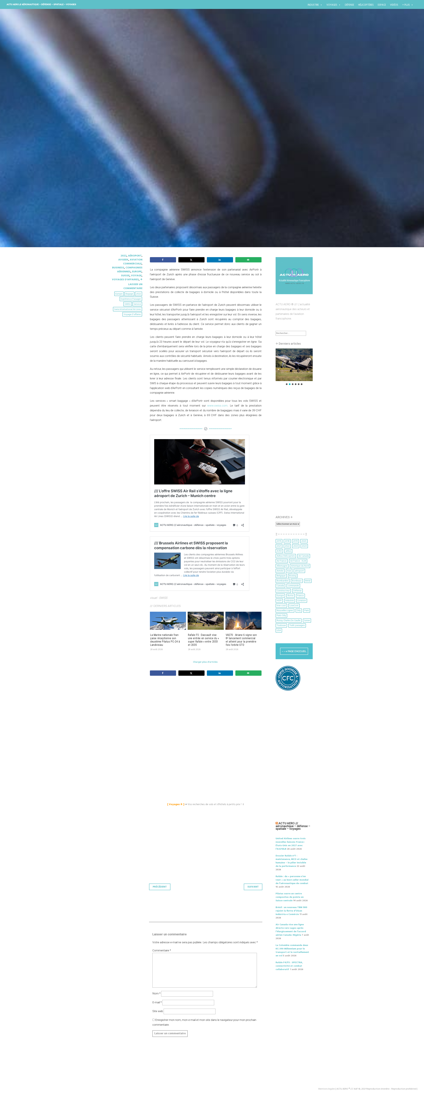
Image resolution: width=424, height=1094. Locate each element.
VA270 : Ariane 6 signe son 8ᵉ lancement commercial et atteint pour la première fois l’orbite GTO (241, 639)
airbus (288, 551)
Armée (280, 571)
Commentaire (161, 950)
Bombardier (282, 581)
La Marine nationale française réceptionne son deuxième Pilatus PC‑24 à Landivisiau (165, 639)
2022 (124, 256)
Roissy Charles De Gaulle (288, 620)
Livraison (301, 601)
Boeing (292, 576)
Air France (282, 561)
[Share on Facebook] (163, 259)
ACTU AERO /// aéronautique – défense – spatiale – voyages (41, 4)
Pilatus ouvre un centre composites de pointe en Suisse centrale (290, 897)
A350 (279, 551)
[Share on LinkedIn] (220, 259)
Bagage (129, 294)
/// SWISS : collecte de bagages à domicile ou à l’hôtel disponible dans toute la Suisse (206, 142)
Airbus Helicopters (286, 556)
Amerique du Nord (300, 566)
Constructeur (283, 591)
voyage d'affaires (132, 314)
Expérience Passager (131, 299)
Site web (157, 1011)
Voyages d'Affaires (125, 279)
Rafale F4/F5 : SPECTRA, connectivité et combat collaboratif (289, 966)
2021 (279, 546)
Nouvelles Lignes (285, 611)
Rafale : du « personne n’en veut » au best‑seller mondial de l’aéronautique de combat (292, 880)
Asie (289, 571)
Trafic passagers (297, 625)
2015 (279, 541)
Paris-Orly (281, 615)
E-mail (157, 1002)
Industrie (313, 5)
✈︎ (141, 279)
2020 (303, 541)
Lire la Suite (124, 164)
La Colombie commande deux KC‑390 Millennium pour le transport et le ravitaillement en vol (292, 950)
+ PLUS (406, 5)
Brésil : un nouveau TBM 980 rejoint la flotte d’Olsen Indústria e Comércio (291, 911)
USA (279, 630)
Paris (306, 611)
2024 (304, 546)
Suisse (125, 276)
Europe (137, 272)
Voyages (331, 5)
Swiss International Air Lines (127, 309)
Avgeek (123, 260)
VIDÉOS (394, 5)
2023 (295, 546)
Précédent (160, 887)
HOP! (279, 601)
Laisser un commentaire (132, 286)
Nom (156, 993)
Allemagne (282, 566)
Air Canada (303, 556)
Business (118, 268)
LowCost (294, 606)
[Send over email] (248, 259)
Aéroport (135, 256)
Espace (382, 5)
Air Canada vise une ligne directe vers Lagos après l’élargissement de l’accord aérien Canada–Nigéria (291, 930)
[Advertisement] (206, 715)
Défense (349, 5)
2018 (287, 541)
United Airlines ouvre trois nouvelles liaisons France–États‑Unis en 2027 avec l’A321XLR (291, 844)
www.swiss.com (217, 405)
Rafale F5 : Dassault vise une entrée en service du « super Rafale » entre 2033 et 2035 (203, 639)
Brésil (307, 581)
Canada (280, 586)
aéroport (299, 571)
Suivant (253, 887)
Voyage (136, 276)
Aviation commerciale (132, 262)
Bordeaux (297, 581)
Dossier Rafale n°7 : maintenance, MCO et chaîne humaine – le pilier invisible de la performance (291, 861)
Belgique (281, 576)
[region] (294, 367)
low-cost (281, 606)
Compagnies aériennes (129, 270)
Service (137, 304)
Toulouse (281, 625)
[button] (294, 364)
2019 (295, 541)
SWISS (128, 304)
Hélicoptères (366, 5)
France (300, 596)
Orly (299, 611)
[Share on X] (191, 259)
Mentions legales (326, 1089)
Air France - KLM (298, 561)
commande (293, 586)
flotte (290, 596)
